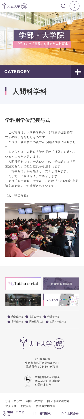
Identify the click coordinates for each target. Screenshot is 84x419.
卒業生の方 (17, 321)
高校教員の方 (36, 321)
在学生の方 (35, 316)
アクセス (10, 406)
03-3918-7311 (49, 366)
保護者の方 (53, 316)
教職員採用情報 (45, 406)
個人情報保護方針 (58, 401)
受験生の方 (17, 316)
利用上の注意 (34, 401)
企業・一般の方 (58, 321)
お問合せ (26, 406)
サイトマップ (13, 401)
